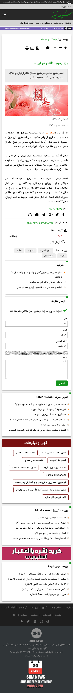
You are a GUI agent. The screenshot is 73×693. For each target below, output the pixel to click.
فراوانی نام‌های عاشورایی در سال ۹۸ (45, 282)
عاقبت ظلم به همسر (25, 453)
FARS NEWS (55, 209)
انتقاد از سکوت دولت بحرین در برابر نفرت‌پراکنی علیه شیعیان (37, 430)
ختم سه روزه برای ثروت (54, 468)
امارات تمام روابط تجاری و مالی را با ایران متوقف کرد (41, 528)
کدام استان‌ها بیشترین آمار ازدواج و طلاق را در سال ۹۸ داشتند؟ (36, 275)
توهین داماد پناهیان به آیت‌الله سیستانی (42, 574)
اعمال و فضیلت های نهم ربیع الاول (49, 533)
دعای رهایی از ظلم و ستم (54, 453)
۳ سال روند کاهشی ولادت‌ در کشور (45, 584)
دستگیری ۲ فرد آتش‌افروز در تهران (49, 415)
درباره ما (68, 607)
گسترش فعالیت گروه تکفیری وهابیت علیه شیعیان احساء (39, 538)
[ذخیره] (37, 48)
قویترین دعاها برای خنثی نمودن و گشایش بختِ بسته (40, 482)
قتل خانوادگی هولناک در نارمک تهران (48, 410)
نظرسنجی (46, 615)
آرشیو (44, 607)
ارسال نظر (56, 242)
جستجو (34, 615)
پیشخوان (63, 39)
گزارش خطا (56, 230)
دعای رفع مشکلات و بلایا (24, 468)
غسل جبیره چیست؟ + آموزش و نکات (44, 589)
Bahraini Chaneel (56, 475)
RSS (14, 615)
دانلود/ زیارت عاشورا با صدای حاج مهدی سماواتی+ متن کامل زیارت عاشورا (36, 23)
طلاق (19, 250)
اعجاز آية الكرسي (58, 460)
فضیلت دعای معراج (34, 460)
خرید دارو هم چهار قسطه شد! (48, 594)
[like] (36, 236)
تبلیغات (58, 615)
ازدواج (31, 250)
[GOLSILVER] (36, 554)
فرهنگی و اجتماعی (48, 39)
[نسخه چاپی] (27, 48)
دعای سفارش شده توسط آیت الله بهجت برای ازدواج (41, 490)
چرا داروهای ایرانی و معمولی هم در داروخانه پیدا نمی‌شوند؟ (38, 420)
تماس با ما (56, 607)
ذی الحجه (45, 250)
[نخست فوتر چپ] (36, 674)
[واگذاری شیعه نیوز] (36, 28)
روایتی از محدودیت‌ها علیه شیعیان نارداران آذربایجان (37, 579)
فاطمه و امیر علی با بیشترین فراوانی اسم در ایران (39, 287)
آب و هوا (23, 607)
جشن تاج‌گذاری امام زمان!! (53, 425)
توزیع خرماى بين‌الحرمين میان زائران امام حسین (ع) (41, 523)
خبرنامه (23, 615)
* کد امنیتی (61, 341)
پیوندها (34, 607)
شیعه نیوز (49, 133)
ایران (62, 256)
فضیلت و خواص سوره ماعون (52, 518)
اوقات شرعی (9, 607)
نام (65, 319)
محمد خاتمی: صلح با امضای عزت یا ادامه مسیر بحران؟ (40, 404)
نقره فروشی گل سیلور (55, 497)
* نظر (64, 358)
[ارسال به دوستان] (32, 48)
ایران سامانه (30, 656)
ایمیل (64, 330)
